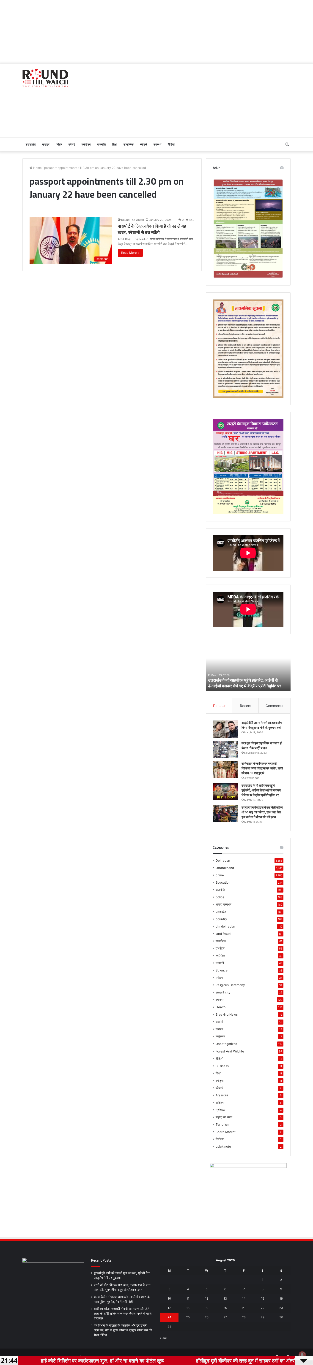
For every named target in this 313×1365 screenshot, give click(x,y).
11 (188, 1298)
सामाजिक (129, 144)
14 (243, 1298)
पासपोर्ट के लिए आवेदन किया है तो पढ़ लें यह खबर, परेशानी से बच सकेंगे (152, 229)
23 (281, 1308)
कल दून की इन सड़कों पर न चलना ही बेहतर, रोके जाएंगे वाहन (262, 745)
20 (225, 1308)
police (220, 897)
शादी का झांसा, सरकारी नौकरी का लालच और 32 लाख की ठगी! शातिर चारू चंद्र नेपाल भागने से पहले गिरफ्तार (122, 1313)
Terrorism (223, 1124)
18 (187, 1308)
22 (262, 1308)
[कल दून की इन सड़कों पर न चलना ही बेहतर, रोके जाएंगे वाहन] (225, 749)
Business (222, 1066)
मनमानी (220, 963)
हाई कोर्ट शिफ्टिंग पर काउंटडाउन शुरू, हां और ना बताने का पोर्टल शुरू (62, 1360)
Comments (274, 706)
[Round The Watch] (45, 78)
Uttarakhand (225, 868)
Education (223, 882)
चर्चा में (219, 1022)
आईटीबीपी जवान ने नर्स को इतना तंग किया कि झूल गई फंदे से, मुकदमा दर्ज (262, 725)
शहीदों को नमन (224, 1117)
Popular (219, 706)
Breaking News (227, 1014)
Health (220, 1007)
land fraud (223, 934)
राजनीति (101, 144)
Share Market (226, 1132)
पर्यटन (59, 144)
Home (37, 168)
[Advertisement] (156, 32)
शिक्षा (114, 144)
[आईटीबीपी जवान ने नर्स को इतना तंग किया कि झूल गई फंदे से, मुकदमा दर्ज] (225, 729)
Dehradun (223, 860)
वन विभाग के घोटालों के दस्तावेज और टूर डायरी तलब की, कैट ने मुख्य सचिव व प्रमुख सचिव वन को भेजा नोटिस (123, 1330)
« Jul (163, 1338)
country (221, 919)
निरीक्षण (220, 1139)
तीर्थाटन (220, 948)
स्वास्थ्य (157, 144)
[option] (229, 666)
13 (225, 1298)
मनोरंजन (86, 144)
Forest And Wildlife (230, 1051)
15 (262, 1298)
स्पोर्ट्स (143, 144)
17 (169, 1308)
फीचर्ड (72, 144)
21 (243, 1308)
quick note (223, 1146)
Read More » (130, 252)
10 (169, 1298)
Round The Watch (132, 219)
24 (169, 1317)
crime (220, 875)
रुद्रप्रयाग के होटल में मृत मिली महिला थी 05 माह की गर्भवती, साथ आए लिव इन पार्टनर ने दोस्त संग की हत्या (262, 812)
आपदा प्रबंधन (223, 904)
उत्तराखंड (31, 144)
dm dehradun (225, 926)
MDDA (220, 956)
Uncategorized (226, 1044)
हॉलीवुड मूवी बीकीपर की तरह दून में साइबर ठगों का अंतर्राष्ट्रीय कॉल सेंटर (220, 1360)
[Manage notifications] (302, 1355)
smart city (223, 992)
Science (222, 970)
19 (206, 1308)
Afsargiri (222, 1095)
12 (206, 1298)
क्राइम (45, 144)
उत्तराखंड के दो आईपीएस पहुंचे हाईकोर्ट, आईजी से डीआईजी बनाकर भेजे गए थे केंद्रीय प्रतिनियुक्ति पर (225, 683)
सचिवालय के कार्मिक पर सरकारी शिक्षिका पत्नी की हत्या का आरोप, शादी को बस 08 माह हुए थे (262, 768)
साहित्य (220, 1102)
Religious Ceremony (230, 985)
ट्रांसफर (220, 1110)
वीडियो (171, 144)
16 (281, 1298)
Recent (245, 706)
